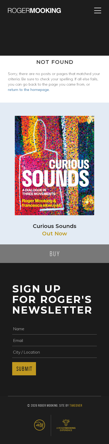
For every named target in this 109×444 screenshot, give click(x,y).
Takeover (76, 405)
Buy (55, 253)
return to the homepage (28, 89)
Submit (24, 369)
